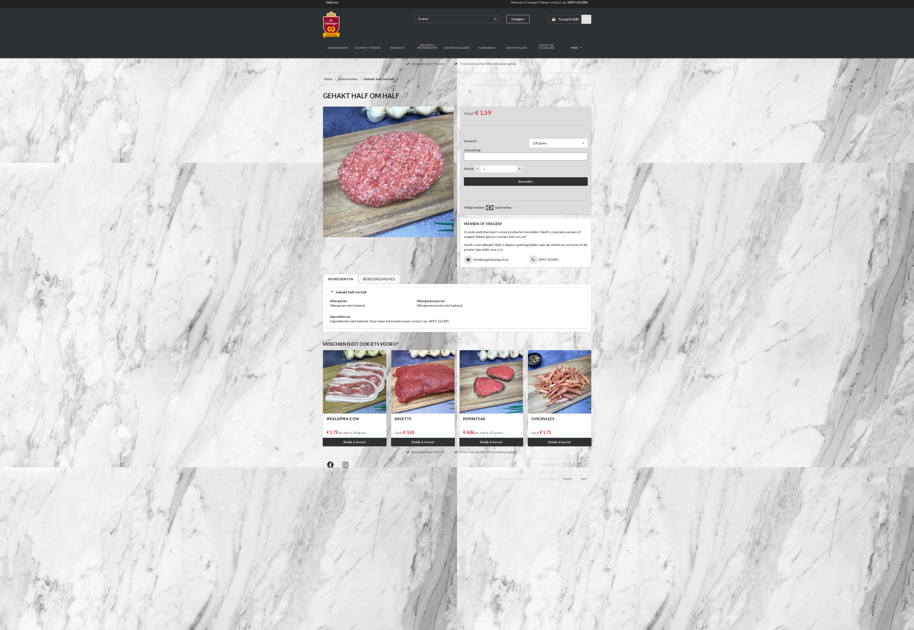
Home (328, 79)
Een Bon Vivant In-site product (511, 479)
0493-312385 (578, 2)
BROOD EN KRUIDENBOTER (427, 46)
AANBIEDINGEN (338, 47)
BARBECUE (397, 47)
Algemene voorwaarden (336, 479)
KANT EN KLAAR (516, 47)
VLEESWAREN (486, 47)
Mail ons (332, 2)
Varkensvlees (348, 79)
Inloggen (518, 19)
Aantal (469, 169)
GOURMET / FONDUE (367, 47)
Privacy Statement (361, 479)
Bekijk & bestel (354, 442)
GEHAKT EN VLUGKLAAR (546, 46)
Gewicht (470, 141)
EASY (584, 478)
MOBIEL (568, 478)
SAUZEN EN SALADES (457, 47)
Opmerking (472, 150)
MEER (574, 47)
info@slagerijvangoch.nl (490, 259)
